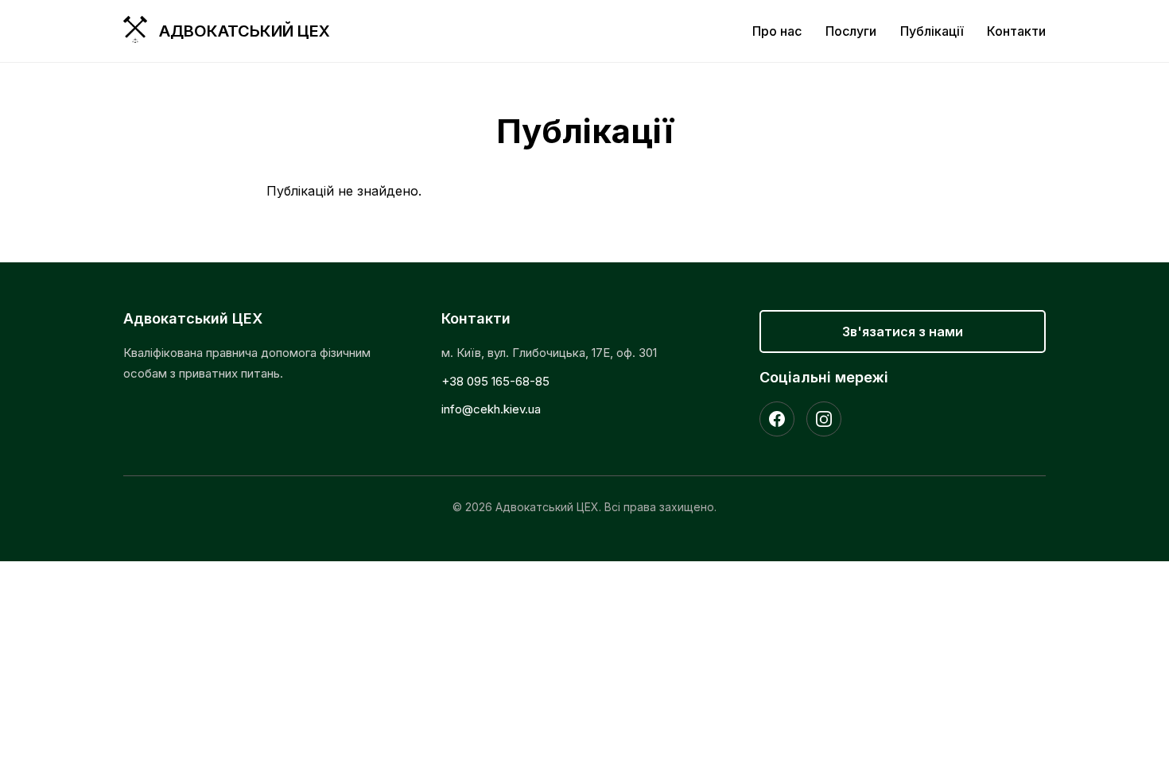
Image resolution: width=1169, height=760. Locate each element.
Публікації (931, 31)
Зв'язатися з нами (902, 331)
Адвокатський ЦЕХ (244, 31)
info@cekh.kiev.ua (491, 409)
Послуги (850, 31)
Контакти (1016, 31)
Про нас (777, 31)
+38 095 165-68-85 (495, 381)
